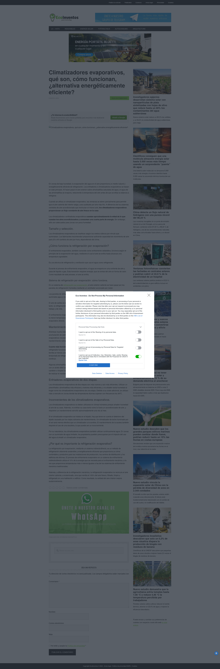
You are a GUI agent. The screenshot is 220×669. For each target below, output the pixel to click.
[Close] (149, 296)
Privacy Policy (123, 373)
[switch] (138, 332)
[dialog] (110, 334)
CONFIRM (93, 365)
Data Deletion (97, 373)
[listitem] (110, 327)
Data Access (110, 373)
